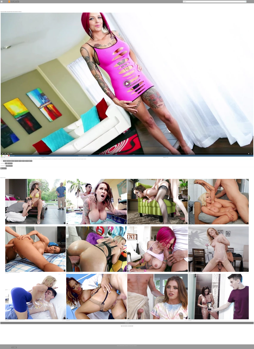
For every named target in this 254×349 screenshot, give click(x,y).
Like (2, 156)
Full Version (14, 347)
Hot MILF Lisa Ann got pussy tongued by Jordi (11, 224)
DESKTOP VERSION (122, 345)
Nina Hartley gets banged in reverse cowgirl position (195, 272)
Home (118, 345)
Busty (5, 160)
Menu (1, 1)
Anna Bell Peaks (9, 165)
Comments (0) (4, 168)
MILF (6, 163)
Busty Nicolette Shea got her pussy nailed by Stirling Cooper (196, 224)
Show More (127, 322)
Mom (12, 160)
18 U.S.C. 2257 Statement (133, 345)
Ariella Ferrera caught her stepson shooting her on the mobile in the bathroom (199, 319)
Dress (20, 160)
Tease (31, 160)
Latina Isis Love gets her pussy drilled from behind (12, 272)
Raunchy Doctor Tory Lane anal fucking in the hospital (74, 319)
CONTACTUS (127, 345)
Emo (23, 160)
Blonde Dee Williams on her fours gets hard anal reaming (74, 272)
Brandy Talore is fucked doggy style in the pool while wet (74, 224)
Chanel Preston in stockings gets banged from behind (134, 224)
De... (5, 157)
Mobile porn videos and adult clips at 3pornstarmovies (13, 1)
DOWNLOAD (12, 155)
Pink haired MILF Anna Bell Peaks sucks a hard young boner (135, 272)
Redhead (8, 160)
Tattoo (16, 160)
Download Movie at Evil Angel (83, 155)
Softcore (10, 163)
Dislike (9, 156)
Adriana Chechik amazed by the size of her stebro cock (135, 319)
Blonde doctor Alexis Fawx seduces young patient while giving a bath (15, 319)
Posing (27, 160)
